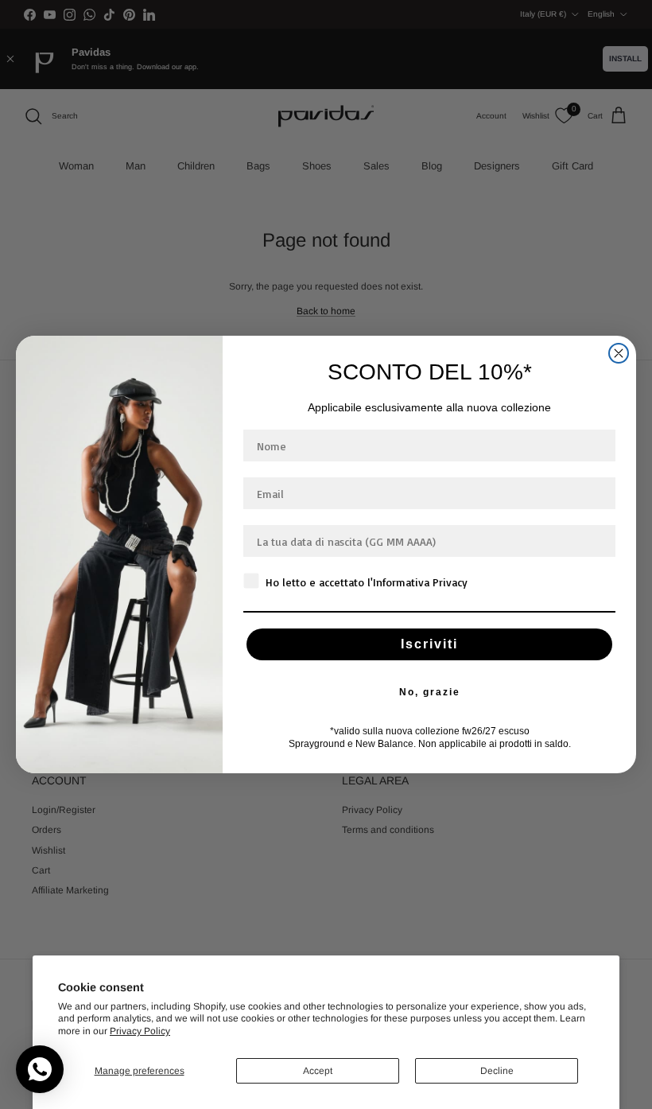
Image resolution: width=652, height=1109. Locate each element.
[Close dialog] (618, 353)
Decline (497, 1070)
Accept (317, 1070)
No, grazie (429, 692)
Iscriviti (429, 644)
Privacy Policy (140, 1031)
